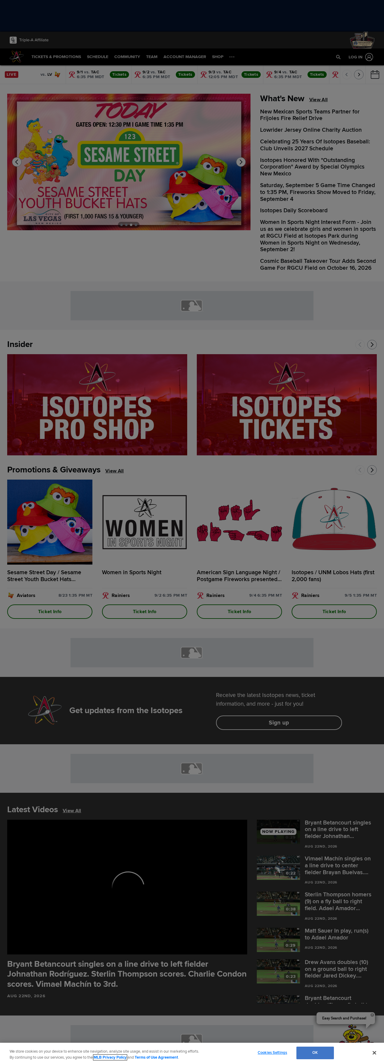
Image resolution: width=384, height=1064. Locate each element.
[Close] (374, 1052)
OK (315, 1052)
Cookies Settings (272, 1052)
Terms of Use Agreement (156, 1057)
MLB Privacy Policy (110, 1057)
